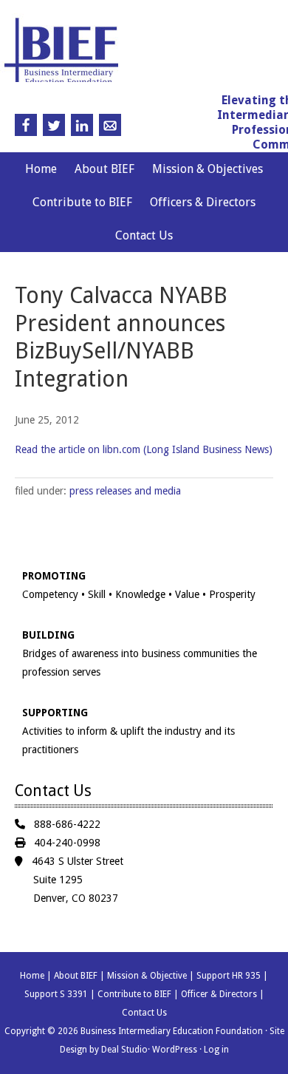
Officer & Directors (219, 994)
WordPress (174, 1049)
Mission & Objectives (207, 169)
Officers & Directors (203, 202)
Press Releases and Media (125, 491)
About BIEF (104, 169)
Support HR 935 (228, 976)
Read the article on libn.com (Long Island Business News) (143, 449)
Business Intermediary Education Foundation (135, 54)
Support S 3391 (56, 994)
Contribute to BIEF (82, 202)
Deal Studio (124, 1049)
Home (41, 169)
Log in (216, 1049)
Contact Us (144, 235)
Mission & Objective (147, 976)
